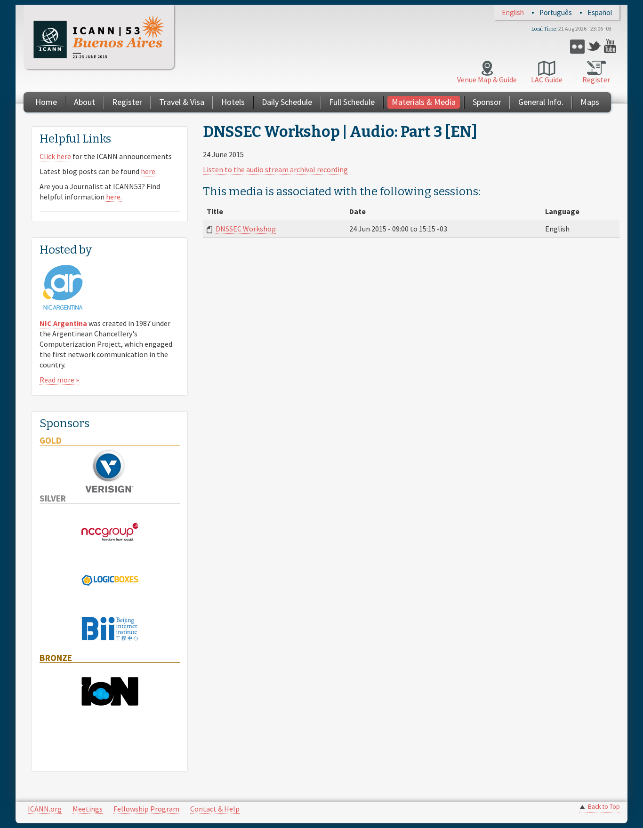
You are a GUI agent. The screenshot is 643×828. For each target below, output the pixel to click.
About (84, 101)
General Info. (540, 101)
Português (555, 12)
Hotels (233, 101)
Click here (55, 156)
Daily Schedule (287, 101)
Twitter (594, 46)
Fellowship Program (146, 808)
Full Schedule (352, 101)
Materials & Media (424, 101)
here (148, 171)
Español (599, 12)
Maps (589, 101)
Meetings (87, 808)
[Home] (98, 36)
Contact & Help (215, 808)
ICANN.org (45, 808)
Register (596, 79)
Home (46, 101)
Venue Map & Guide (487, 79)
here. (114, 196)
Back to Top (604, 807)
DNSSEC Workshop (246, 228)
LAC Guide (547, 79)
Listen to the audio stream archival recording (275, 169)
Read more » (59, 379)
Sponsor (487, 101)
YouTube (611, 46)
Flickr (577, 46)
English (513, 12)
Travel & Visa (181, 101)
